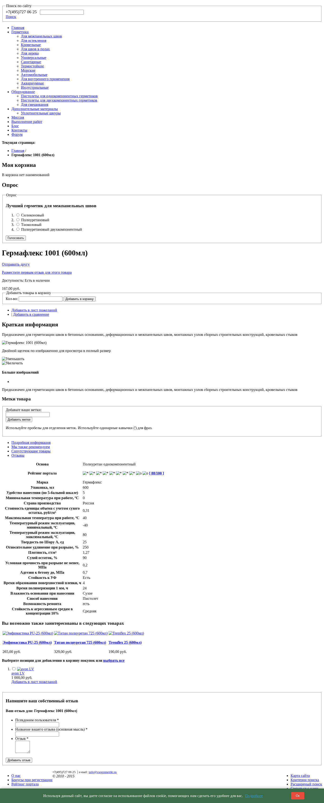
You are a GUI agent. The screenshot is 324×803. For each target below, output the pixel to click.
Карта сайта (300, 776)
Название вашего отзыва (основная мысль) (51, 729)
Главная (17, 28)
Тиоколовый (31, 225)
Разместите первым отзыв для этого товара (37, 272)
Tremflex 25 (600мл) (125, 642)
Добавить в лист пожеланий (34, 310)
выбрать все (114, 660)
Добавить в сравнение (31, 314)
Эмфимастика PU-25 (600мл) (27, 642)
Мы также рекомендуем (30, 447)
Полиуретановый (35, 220)
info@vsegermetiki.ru (103, 772)
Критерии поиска (305, 780)
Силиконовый (32, 215)
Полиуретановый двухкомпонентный (51, 229)
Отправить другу (16, 264)
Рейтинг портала (25, 784)
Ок (298, 796)
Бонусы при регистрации (31, 780)
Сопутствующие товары (31, 451)
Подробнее (254, 796)
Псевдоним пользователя (37, 720)
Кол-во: (12, 299)
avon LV (18, 673)
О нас (16, 776)
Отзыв (21, 739)
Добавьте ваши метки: (24, 410)
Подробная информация (31, 443)
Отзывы (17, 455)
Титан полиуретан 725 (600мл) (80, 642)
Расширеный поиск (306, 784)
